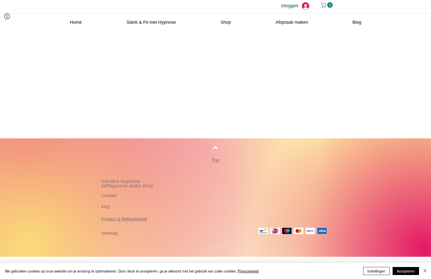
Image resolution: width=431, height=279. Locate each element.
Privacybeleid (248, 271)
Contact (109, 195)
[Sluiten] (425, 271)
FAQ (105, 206)
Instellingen (376, 271)
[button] (327, 5)
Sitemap (109, 233)
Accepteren (406, 271)
